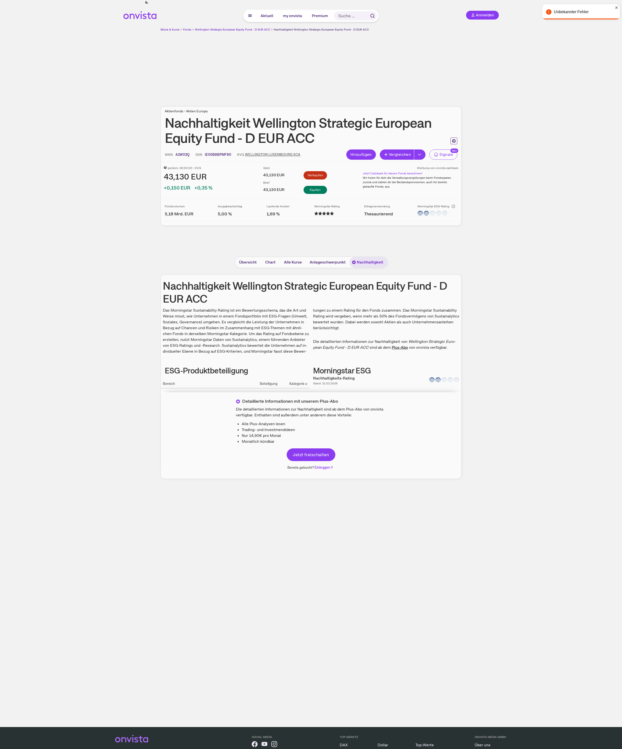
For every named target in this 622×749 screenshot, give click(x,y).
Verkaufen (315, 175)
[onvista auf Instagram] (274, 745)
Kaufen (315, 190)
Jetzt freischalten (311, 454)
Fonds (187, 30)
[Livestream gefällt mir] (594, 734)
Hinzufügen (361, 154)
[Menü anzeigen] (250, 16)
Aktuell (267, 15)
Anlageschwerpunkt (328, 262)
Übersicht (248, 262)
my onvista (292, 15)
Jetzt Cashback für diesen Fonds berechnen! (392, 173)
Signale (446, 154)
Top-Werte (424, 745)
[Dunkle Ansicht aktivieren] (147, 2)
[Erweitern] (420, 154)
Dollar (383, 745)
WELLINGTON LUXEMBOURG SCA (272, 154)
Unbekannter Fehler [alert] (569, 12)
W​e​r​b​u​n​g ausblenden (353, 66)
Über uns (483, 745)
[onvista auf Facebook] (255, 745)
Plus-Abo (400, 347)
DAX (344, 745)
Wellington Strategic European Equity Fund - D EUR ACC (232, 30)
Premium (320, 15)
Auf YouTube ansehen (555, 734)
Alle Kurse (293, 262)
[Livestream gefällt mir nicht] (607, 734)
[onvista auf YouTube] (264, 745)
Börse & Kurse (170, 30)
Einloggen (322, 467)
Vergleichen (400, 154)
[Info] (453, 206)
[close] (614, 8)
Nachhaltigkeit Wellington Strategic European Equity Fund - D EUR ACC (321, 30)
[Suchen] (372, 16)
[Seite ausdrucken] (453, 140)
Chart (270, 262)
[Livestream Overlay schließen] (608, 653)
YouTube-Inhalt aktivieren (569, 702)
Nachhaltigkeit (370, 262)
